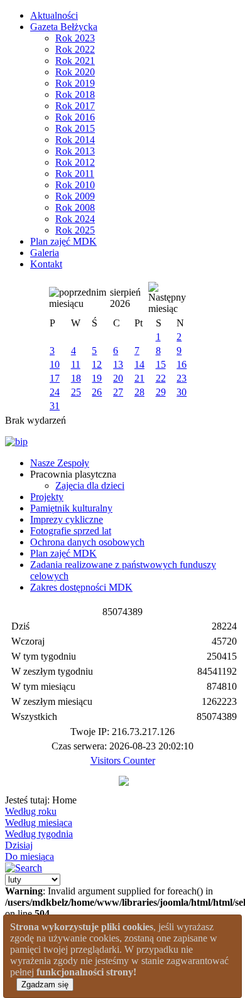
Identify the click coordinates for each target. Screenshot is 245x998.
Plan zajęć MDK (63, 241)
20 (118, 378)
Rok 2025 (75, 230)
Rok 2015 (75, 128)
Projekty (46, 496)
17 (55, 378)
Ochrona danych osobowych (87, 542)
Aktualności (54, 15)
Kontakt (46, 264)
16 (182, 364)
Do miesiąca (29, 856)
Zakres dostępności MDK (81, 587)
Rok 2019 (75, 83)
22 (161, 378)
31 (55, 405)
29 (161, 392)
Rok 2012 (75, 162)
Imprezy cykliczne (66, 519)
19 (97, 378)
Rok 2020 (75, 72)
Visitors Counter (122, 760)
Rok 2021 (75, 60)
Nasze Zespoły (59, 463)
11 (75, 364)
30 (182, 392)
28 (139, 392)
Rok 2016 (75, 117)
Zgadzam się (44, 984)
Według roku (31, 811)
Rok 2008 (75, 207)
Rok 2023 (75, 38)
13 (118, 364)
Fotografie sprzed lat (70, 530)
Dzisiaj (19, 845)
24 (55, 392)
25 (76, 392)
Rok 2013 (75, 151)
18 (76, 378)
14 (139, 364)
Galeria (44, 252)
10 (55, 364)
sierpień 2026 (125, 298)
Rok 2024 (75, 218)
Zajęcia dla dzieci (89, 485)
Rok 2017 (75, 105)
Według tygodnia (39, 834)
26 (97, 392)
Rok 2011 (74, 173)
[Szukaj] (23, 867)
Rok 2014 (75, 139)
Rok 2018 (75, 94)
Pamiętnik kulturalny (71, 508)
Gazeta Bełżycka (63, 26)
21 (139, 378)
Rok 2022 (75, 49)
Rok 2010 (75, 185)
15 (161, 364)
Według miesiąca (38, 822)
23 (182, 378)
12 (97, 364)
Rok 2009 (75, 196)
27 (118, 392)
